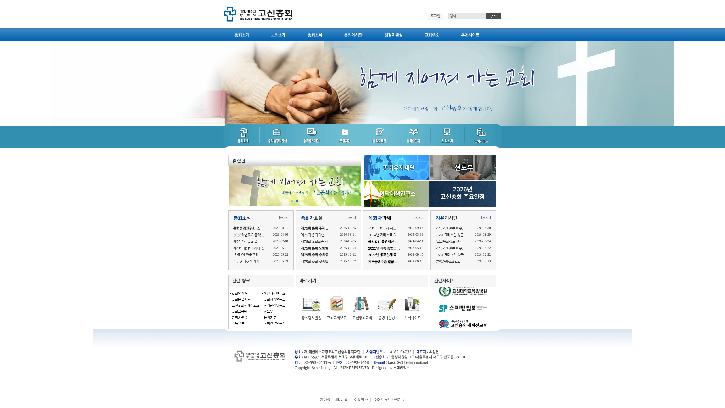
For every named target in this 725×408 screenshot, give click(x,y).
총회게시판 (353, 35)
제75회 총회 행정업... (316, 262)
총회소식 (315, 35)
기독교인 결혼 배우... (451, 228)
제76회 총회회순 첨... (316, 241)
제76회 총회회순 (312, 235)
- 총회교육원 (238, 311)
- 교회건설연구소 (273, 323)
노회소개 (278, 35)
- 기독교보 (237, 323)
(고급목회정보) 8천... (451, 241)
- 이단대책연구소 (273, 294)
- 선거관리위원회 (273, 305)
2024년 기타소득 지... (384, 235)
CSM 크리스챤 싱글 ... (452, 235)
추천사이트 (470, 35)
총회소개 (241, 35)
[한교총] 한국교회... (247, 255)
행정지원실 (393, 35)
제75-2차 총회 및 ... (247, 241)
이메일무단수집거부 (389, 400)
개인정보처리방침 (333, 400)
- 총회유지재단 (240, 294)
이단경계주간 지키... (248, 262)
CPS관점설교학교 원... (452, 262)
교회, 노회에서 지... (382, 228)
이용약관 (361, 400)
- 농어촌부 (269, 317)
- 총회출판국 (238, 317)
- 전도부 (267, 311)
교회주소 (432, 35)
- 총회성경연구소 (273, 299)
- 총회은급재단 (240, 299)
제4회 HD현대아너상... (249, 248)
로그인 (435, 16)
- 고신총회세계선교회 (245, 305)
